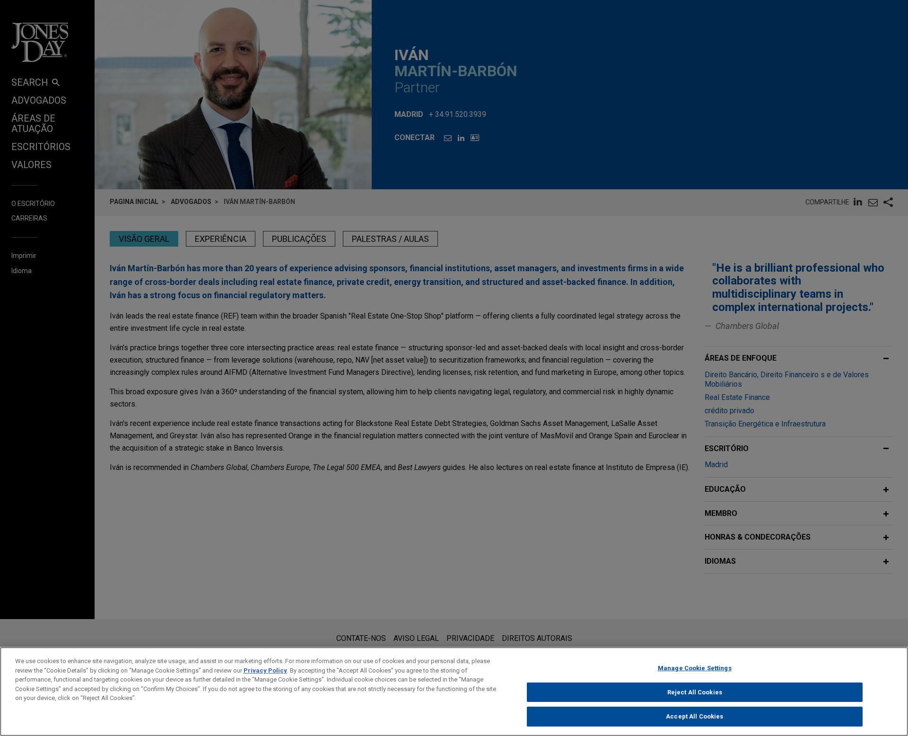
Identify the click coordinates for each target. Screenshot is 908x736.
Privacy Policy (265, 670)
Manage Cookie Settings (695, 668)
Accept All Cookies (694, 716)
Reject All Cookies (694, 692)
